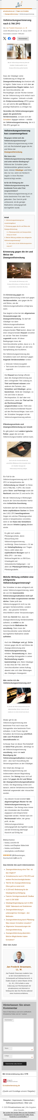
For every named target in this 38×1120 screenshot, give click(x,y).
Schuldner (7, 119)
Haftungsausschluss (14, 1103)
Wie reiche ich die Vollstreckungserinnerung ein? (19, 245)
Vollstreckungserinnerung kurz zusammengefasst (14, 221)
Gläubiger (19, 170)
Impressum (17, 1100)
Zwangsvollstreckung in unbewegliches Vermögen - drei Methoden (18, 913)
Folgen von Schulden (22, 11)
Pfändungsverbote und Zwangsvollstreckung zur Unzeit (19, 233)
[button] (4, 39)
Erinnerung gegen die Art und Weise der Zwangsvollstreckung (17, 227)
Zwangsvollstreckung (11, 14)
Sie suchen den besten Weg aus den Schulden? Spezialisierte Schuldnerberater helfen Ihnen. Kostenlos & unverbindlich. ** (19, 1114)
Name (6, 1048)
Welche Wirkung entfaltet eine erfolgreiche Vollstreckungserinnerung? (18, 239)
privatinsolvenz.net (9, 11)
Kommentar (9, 1020)
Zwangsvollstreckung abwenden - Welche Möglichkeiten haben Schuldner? (18, 936)
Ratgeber (7, 1100)
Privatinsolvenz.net (19, 4)
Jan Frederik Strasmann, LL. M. (16, 28)
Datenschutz (28, 1100)
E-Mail (7, 1056)
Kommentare (23, 38)
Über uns (28, 1103)
